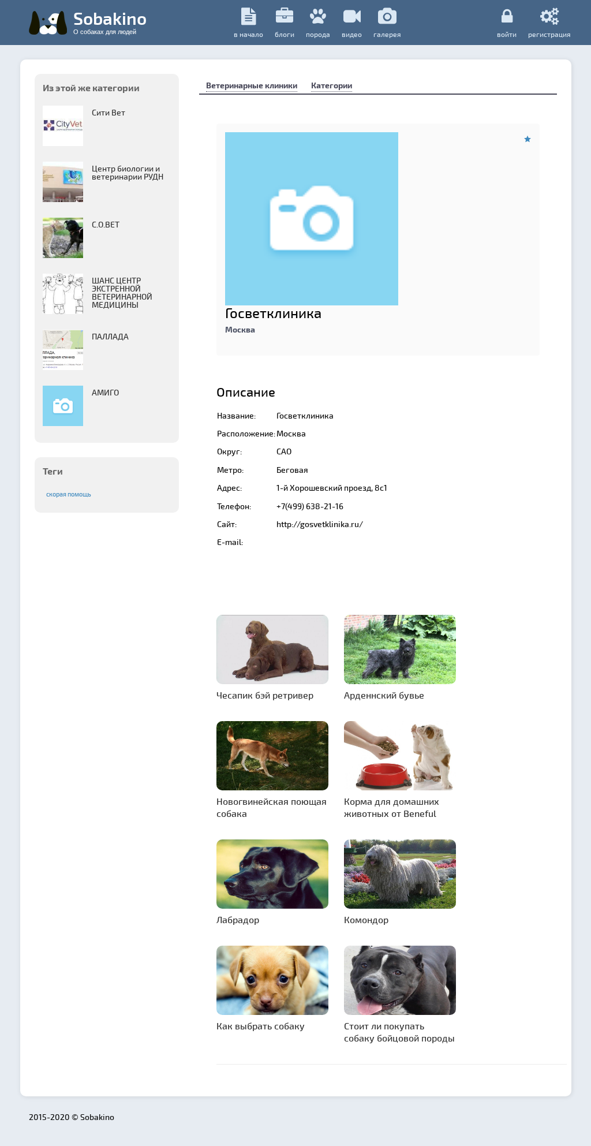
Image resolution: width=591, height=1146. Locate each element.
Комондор (366, 919)
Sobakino (110, 21)
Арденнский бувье (384, 694)
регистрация (549, 34)
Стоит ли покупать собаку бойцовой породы (399, 1031)
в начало (248, 34)
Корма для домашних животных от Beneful (391, 807)
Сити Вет (108, 112)
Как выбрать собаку (260, 1025)
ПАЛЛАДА (110, 336)
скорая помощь (68, 494)
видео (352, 34)
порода (318, 34)
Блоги (284, 34)
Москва (240, 329)
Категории (331, 85)
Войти (507, 34)
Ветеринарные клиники (251, 85)
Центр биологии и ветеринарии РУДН (127, 172)
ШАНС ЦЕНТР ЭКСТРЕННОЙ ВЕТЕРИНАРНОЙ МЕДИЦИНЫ (122, 292)
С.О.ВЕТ (105, 224)
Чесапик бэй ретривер (264, 694)
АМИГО (105, 392)
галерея (387, 34)
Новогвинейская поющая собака (271, 807)
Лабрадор (237, 919)
